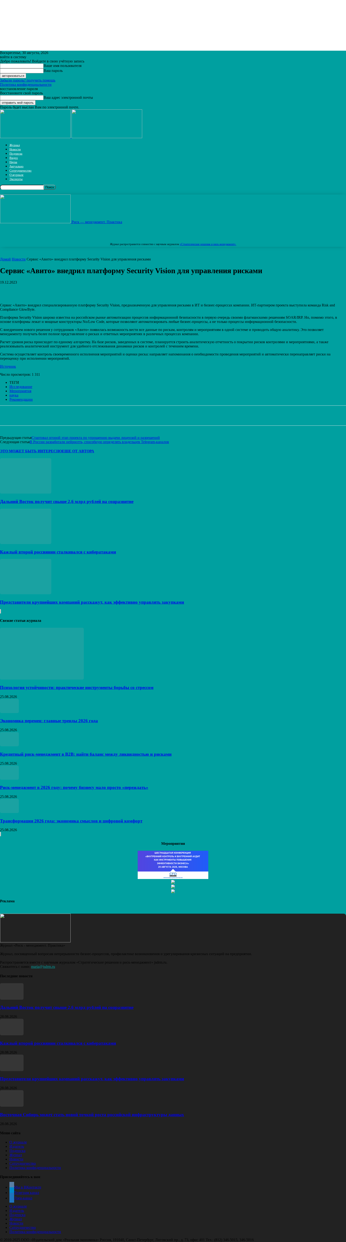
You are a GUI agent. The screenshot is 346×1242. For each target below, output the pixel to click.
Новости (15, 149)
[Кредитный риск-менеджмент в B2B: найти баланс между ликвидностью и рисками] (9, 745)
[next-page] (0, 611)
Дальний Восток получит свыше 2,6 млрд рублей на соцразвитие (66, 501)
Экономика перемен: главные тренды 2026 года (49, 720)
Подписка (15, 153)
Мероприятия (20, 391)
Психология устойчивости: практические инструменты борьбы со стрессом (76, 687)
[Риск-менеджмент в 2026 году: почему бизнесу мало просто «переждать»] (9, 778)
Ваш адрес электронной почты (68, 97)
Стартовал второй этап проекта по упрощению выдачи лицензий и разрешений (96, 438)
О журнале (16, 175)
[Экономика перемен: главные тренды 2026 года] (9, 712)
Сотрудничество (20, 170)
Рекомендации (21, 399)
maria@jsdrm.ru (43, 967)
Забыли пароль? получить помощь (27, 80)
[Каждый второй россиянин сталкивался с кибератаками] (25, 543)
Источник (8, 366)
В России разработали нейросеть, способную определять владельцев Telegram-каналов (99, 442)
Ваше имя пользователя (62, 66)
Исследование (20, 387)
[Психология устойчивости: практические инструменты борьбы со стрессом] (42, 678)
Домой (5, 259)
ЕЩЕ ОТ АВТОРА (78, 451)
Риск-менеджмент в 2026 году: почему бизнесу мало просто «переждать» (74, 787)
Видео (13, 158)
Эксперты (16, 179)
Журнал (14, 145)
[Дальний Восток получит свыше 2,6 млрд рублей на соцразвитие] (25, 492)
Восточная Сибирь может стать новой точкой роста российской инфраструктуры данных (92, 1114)
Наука (13, 162)
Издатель (16, 1146)
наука (13, 395)
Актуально (16, 166)
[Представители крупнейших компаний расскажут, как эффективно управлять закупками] (25, 593)
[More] (147, 289)
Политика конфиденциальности (26, 85)
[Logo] (36, 137)
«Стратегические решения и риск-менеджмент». (208, 244)
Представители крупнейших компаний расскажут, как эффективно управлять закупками (92, 602)
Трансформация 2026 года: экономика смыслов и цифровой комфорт (71, 820)
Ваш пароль (53, 71)
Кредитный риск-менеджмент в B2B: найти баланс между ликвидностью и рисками (86, 754)
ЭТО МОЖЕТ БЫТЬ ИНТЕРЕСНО (31, 451)
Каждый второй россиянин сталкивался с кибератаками (58, 551)
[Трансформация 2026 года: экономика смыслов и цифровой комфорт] (9, 812)
